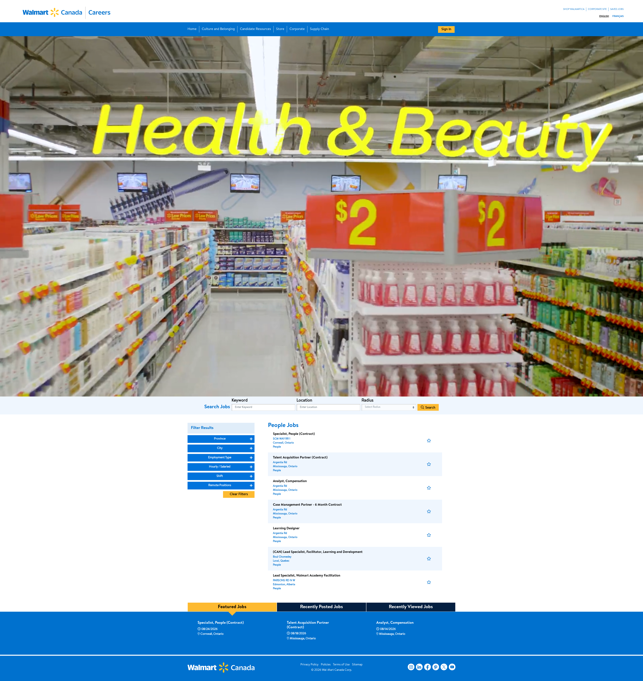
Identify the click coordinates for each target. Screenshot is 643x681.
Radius (367, 401)
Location (304, 401)
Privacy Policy (309, 664)
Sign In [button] (446, 29)
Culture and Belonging (218, 29)
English (604, 16)
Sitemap (357, 664)
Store (280, 29)
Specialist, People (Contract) (221, 623)
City (220, 448)
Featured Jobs (232, 607)
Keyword (240, 401)
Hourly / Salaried (219, 466)
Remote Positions (219, 485)
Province (220, 438)
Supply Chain (319, 29)
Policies (326, 664)
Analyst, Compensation (395, 623)
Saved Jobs (617, 9)
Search (430, 408)
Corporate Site (597, 9)
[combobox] (328, 407)
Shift (220, 476)
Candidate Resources (255, 29)
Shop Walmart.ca (573, 9)
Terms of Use (341, 664)
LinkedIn (419, 667)
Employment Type (219, 457)
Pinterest (435, 667)
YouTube (452, 667)
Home (192, 29)
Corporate (297, 29)
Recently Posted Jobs (321, 607)
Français (618, 16)
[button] (429, 440)
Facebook (427, 667)
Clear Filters (239, 494)
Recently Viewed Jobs (411, 607)
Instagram (411, 667)
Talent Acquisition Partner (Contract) (308, 625)
